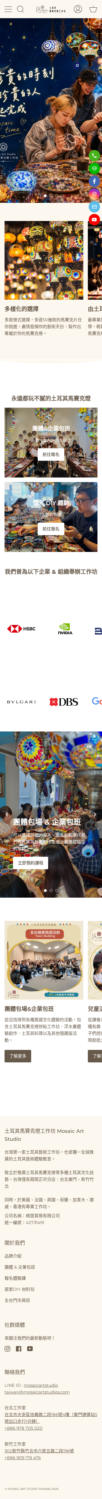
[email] (94, 206)
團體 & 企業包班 (20, 1267)
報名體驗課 (15, 1278)
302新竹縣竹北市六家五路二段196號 (39, 1451)
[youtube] (94, 219)
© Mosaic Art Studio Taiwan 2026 (31, 1488)
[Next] (95, 110)
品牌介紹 (13, 1256)
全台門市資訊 (17, 1300)
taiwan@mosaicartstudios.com (37, 1392)
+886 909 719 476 (23, 1457)
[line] (94, 168)
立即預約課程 (30, 863)
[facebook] (94, 181)
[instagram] (94, 194)
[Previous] (7, 110)
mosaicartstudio (41, 1385)
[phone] (94, 155)
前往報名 (51, 454)
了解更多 (17, 1056)
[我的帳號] (78, 9)
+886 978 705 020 (23, 1428)
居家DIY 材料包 (20, 1289)
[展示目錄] (9, 9)
